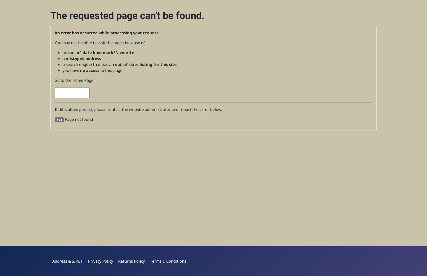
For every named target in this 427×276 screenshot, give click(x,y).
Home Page (74, 93)
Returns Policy (131, 261)
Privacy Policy (100, 261)
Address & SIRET (67, 261)
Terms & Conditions (168, 261)
